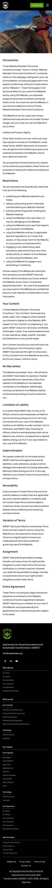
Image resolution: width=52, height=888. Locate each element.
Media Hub (11, 861)
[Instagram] (10, 661)
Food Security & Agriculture (13, 710)
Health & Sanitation (10, 717)
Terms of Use (39, 861)
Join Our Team (8, 850)
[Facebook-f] (5, 661)
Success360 (7, 779)
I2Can (5, 786)
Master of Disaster (9, 775)
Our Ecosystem (8, 684)
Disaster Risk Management (12, 720)
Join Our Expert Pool (10, 853)
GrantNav (6, 738)
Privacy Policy (25, 861)
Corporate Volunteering (11, 842)
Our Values (6, 677)
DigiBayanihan (8, 768)
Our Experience (8, 687)
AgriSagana (7, 757)
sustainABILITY (8, 761)
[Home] (6, 5)
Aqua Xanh (7, 764)
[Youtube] (16, 661)
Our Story (6, 673)
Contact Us (37, 5)
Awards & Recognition (11, 691)
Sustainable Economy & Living (14, 713)
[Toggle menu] (47, 5)
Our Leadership (8, 680)
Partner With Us (8, 846)
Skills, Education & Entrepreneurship (16, 724)
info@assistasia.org (13, 653)
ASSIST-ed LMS (8, 735)
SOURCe (6, 772)
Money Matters (8, 782)
